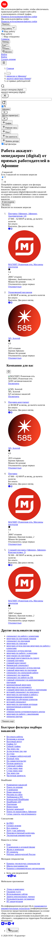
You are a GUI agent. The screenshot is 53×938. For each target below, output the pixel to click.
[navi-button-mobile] (4, 63)
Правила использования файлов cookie (19, 21)
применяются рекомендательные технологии (24, 907)
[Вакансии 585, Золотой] (29, 320)
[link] (5, 48)
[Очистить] (5, 95)
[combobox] (13, 89)
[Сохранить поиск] (4, 103)
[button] (4, 54)
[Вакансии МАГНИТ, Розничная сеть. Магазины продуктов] (29, 246)
